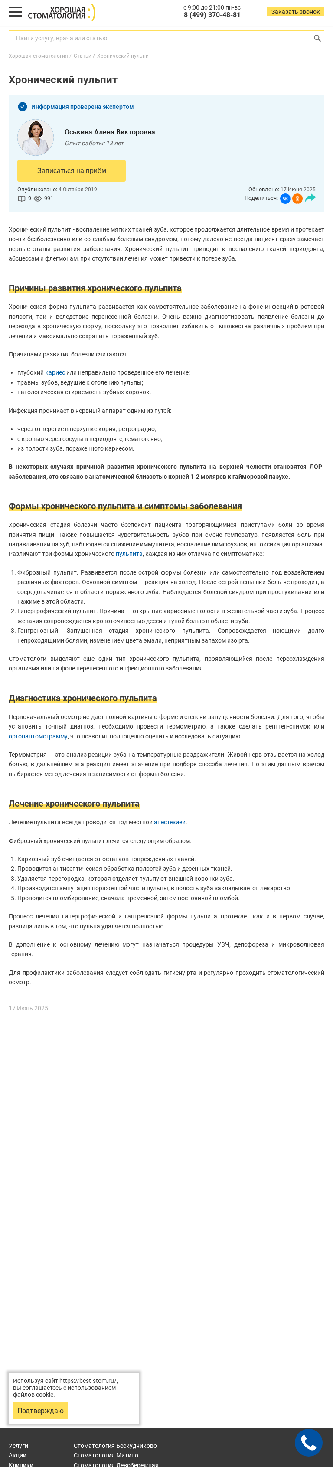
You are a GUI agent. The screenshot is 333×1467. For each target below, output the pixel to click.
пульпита (129, 553)
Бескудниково (115, 1445)
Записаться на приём (71, 170)
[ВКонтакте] (285, 198)
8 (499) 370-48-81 (212, 15)
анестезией (170, 822)
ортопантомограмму (38, 736)
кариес (55, 372)
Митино (106, 1455)
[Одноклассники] (297, 198)
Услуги (18, 1445)
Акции (17, 1455)
